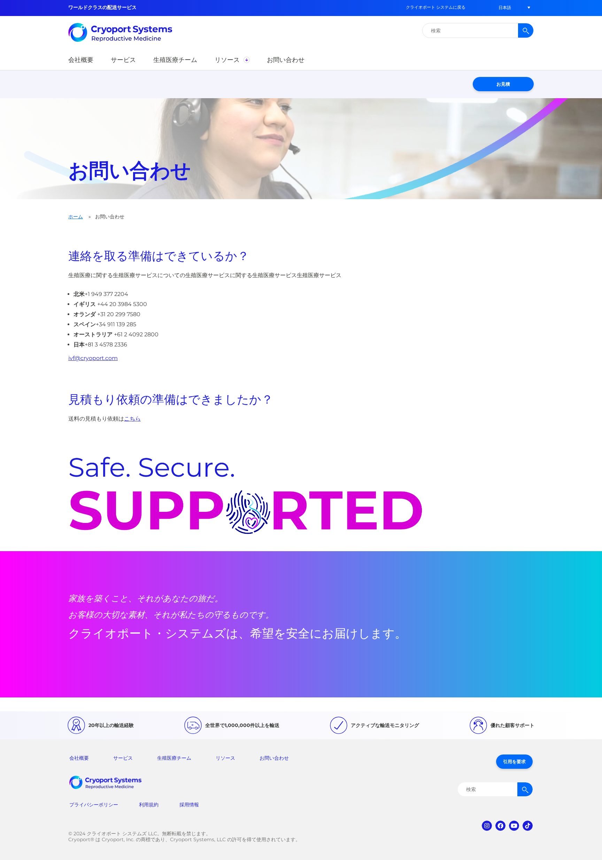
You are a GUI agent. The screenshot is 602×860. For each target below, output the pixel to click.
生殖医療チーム (174, 758)
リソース (225, 758)
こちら (132, 418)
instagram (487, 826)
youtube (514, 826)
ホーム (75, 216)
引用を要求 (514, 761)
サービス (123, 758)
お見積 (503, 84)
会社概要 (79, 758)
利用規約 (149, 805)
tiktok (528, 826)
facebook (500, 826)
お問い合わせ (274, 758)
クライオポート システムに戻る (435, 7)
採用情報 (189, 805)
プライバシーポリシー (93, 805)
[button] (505, 7)
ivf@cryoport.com (93, 358)
